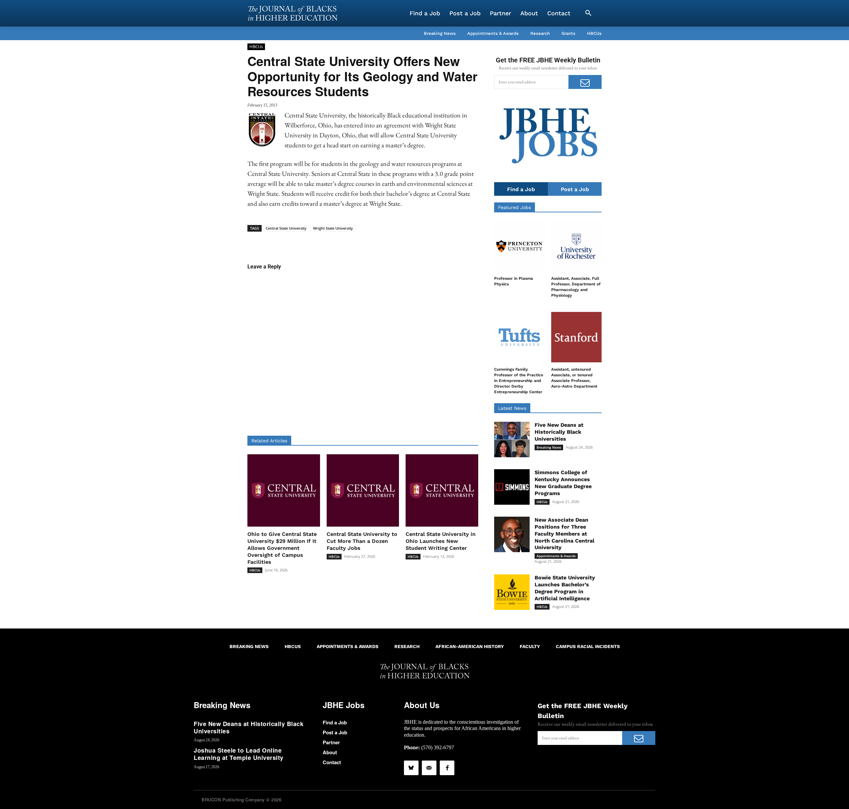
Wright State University (333, 228)
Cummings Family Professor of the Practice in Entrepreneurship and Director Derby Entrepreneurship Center (518, 380)
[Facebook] (447, 768)
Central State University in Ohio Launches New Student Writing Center (441, 541)
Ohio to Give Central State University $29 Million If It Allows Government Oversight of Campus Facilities (282, 548)
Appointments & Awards (556, 555)
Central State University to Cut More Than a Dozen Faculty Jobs (362, 541)
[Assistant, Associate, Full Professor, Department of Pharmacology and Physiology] (576, 246)
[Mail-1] (429, 768)
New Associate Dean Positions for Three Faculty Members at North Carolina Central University (564, 534)
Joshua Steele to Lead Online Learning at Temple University (239, 754)
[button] (588, 13)
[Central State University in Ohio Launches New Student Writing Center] (442, 490)
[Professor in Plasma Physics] (519, 246)
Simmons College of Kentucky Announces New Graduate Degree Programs (563, 482)
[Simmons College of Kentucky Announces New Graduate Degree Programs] (512, 487)
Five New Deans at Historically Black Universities (559, 432)
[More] (414, 242)
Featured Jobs (514, 207)
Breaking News (549, 447)
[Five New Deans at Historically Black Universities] (512, 439)
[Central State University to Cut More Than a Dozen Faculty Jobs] (363, 490)
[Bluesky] (411, 768)
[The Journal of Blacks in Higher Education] (292, 13)
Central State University (286, 228)
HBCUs (256, 46)
